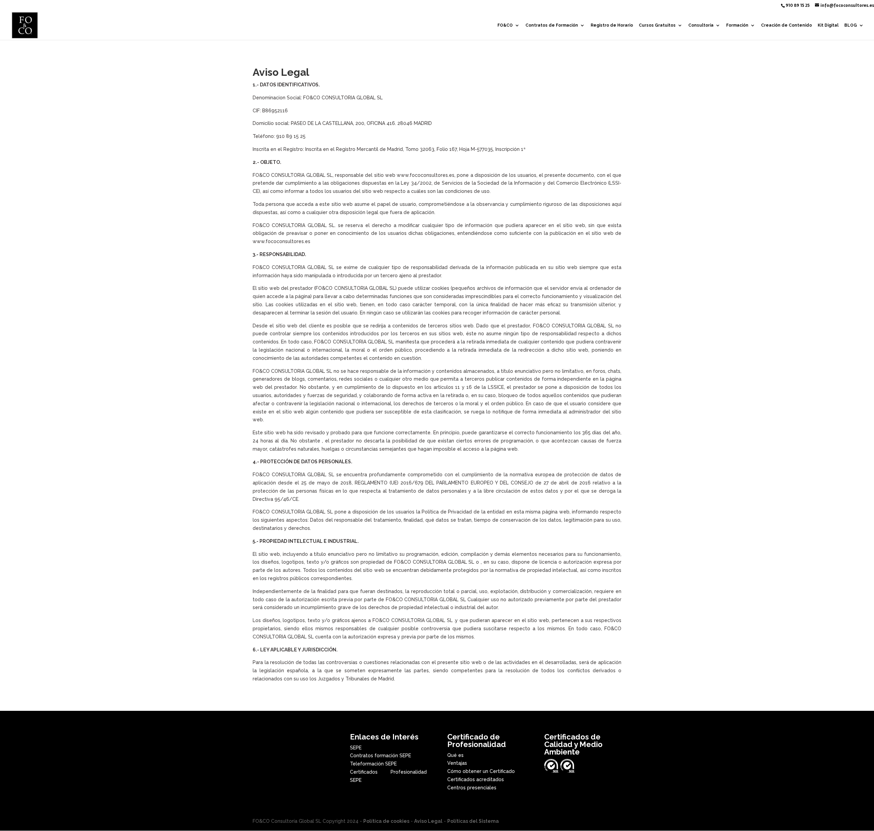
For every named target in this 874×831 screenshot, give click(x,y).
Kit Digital (828, 25)
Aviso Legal (428, 821)
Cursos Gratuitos (657, 25)
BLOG (850, 25)
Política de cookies (386, 821)
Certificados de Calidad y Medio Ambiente (573, 744)
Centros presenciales (471, 787)
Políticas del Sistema (473, 821)
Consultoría (701, 25)
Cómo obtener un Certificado (481, 771)
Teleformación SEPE (373, 763)
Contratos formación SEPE (380, 755)
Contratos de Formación (551, 25)
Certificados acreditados (475, 779)
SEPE (356, 747)
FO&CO (505, 25)
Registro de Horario (612, 25)
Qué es (455, 755)
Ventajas (457, 763)
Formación (737, 25)
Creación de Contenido (786, 25)
